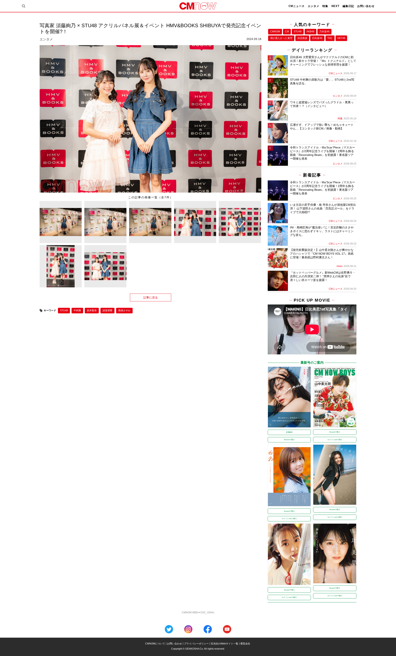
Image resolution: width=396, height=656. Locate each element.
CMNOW (275, 31)
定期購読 (289, 432)
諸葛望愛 (107, 310)
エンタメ (313, 6)
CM (287, 31)
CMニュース (297, 6)
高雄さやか (124, 310)
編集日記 (348, 6)
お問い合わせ (366, 6)
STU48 (64, 310)
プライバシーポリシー (196, 643)
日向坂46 (317, 38)
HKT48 (341, 38)
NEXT (335, 6)
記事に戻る (150, 297)
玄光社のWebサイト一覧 (224, 643)
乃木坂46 (324, 31)
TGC (329, 38)
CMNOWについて (155, 643)
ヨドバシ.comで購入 (334, 440)
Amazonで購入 (289, 440)
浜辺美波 (302, 38)
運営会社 (245, 643)
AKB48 (310, 31)
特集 (325, 6)
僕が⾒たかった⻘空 (281, 38)
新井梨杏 (92, 310)
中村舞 (77, 310)
